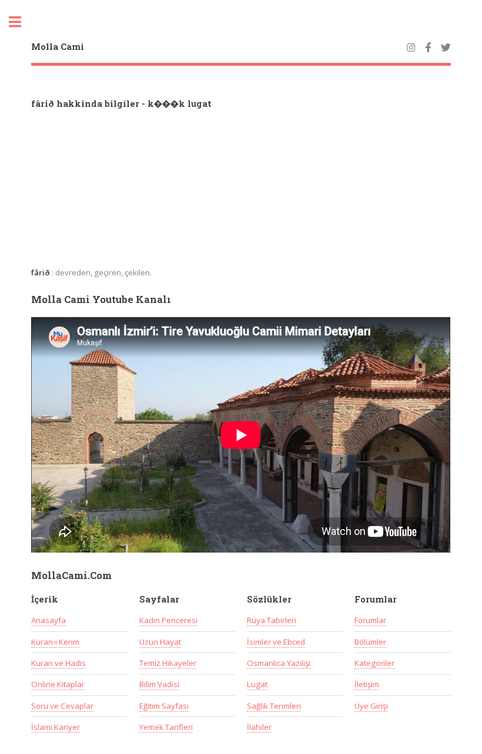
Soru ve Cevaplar (62, 706)
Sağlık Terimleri (274, 706)
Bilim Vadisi (159, 684)
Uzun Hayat (160, 642)
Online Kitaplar (58, 684)
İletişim (366, 684)
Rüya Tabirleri (271, 620)
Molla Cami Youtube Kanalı (101, 299)
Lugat (257, 684)
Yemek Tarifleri (166, 727)
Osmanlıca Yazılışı (278, 663)
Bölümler (370, 642)
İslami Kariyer (55, 727)
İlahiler (259, 727)
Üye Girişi (371, 706)
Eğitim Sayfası (164, 706)
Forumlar (370, 620)
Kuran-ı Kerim (55, 642)
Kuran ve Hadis (58, 663)
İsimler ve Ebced (276, 642)
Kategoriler (374, 663)
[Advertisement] (185, 192)
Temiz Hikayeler (167, 663)
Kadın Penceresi (168, 620)
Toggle (21, 22)
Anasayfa (48, 620)
